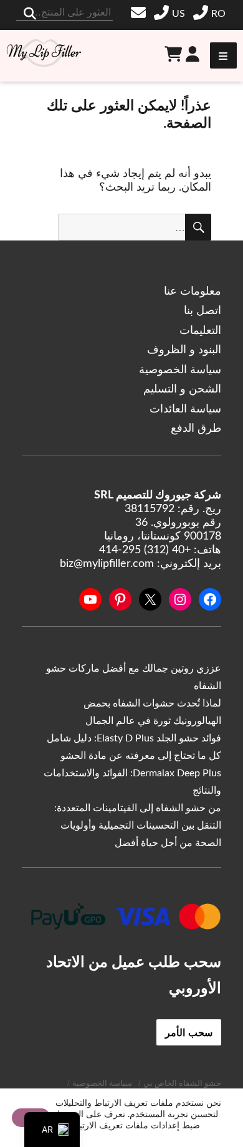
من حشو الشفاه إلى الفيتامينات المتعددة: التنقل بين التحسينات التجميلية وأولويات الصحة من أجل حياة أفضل (137, 825)
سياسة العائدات (185, 409)
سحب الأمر (188, 1032)
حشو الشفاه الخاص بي (182, 1084)
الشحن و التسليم (182, 389)
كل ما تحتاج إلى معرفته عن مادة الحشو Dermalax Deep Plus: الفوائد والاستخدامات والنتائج (132, 773)
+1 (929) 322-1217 (171, 13)
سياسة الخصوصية (180, 370)
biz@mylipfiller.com (140, 12)
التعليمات (200, 330)
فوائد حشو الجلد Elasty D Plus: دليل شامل (134, 738)
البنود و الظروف (184, 350)
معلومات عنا (192, 291)
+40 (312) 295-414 (211, 13)
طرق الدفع (196, 428)
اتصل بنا (202, 310)
